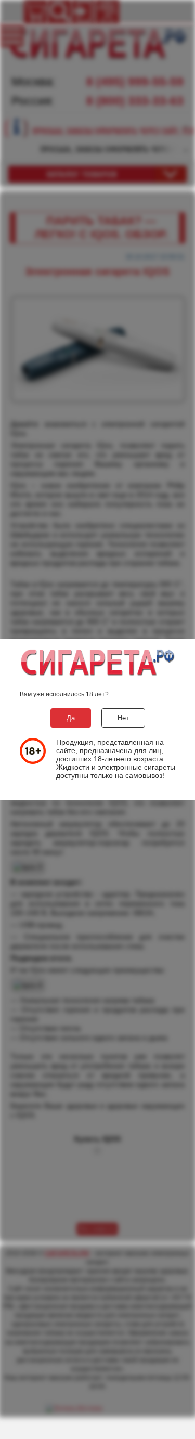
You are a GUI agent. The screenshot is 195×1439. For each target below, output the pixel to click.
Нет (123, 718)
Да (71, 718)
